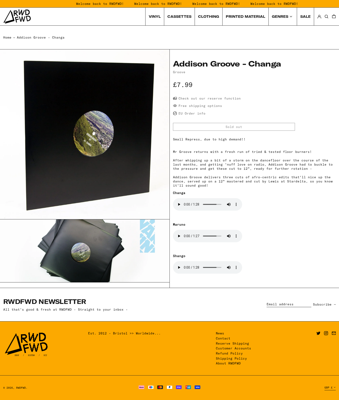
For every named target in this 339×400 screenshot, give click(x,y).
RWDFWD (21, 387)
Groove (179, 72)
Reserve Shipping (232, 343)
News (220, 333)
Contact (223, 338)
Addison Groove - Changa (41, 37)
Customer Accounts (233, 348)
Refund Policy (229, 353)
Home (7, 37)
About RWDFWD (228, 363)
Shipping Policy (231, 358)
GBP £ (328, 387)
